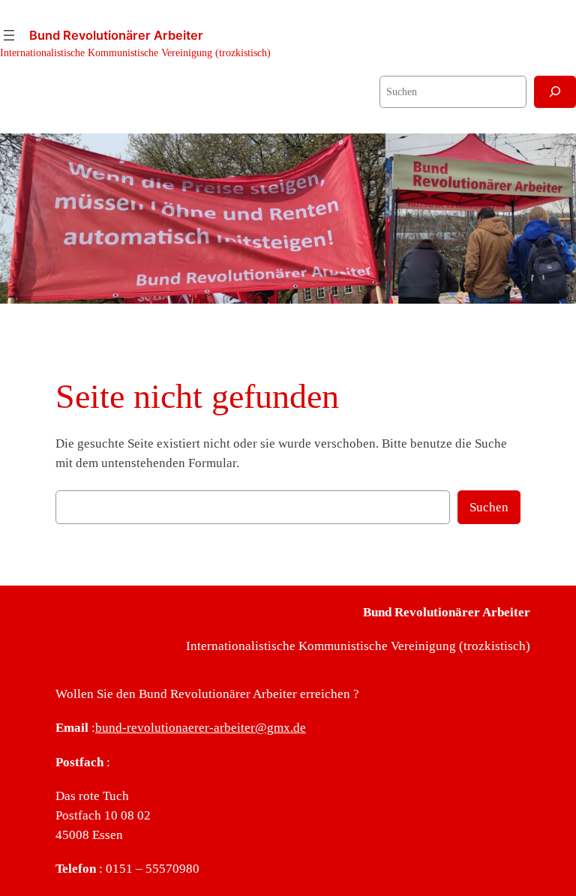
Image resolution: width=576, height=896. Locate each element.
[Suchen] (555, 92)
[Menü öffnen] (9, 35)
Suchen (489, 507)
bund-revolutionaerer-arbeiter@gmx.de (200, 728)
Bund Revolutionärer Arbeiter (116, 35)
